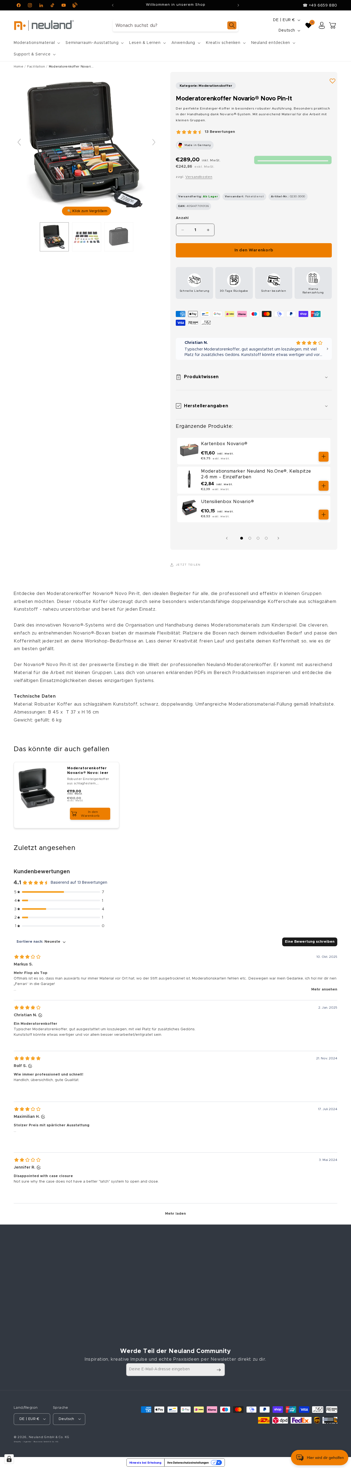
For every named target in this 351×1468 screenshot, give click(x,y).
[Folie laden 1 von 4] (241, 538)
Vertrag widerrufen (202, 1321)
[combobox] (175, 25)
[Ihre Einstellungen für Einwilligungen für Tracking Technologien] (9, 1459)
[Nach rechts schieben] (280, 538)
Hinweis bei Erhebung (145, 1462)
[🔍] (86, 144)
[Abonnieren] (219, 1369)
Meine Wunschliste (277, 1281)
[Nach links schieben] (228, 538)
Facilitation (36, 66)
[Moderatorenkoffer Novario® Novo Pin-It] (54, 236)
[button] (36, 43)
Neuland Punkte (274, 1271)
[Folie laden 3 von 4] (258, 538)
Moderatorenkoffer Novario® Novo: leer (87, 771)
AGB (181, 1281)
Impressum (188, 1262)
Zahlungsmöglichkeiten (118, 1339)
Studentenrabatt (112, 1281)
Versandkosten (198, 176)
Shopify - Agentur (23, 1441)
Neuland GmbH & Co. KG (49, 1436)
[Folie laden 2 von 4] (250, 538)
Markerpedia (107, 1320)
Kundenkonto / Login (280, 1262)
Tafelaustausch (110, 1262)
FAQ (99, 1329)
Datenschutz (190, 1291)
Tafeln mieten (109, 1271)
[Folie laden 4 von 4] (266, 538)
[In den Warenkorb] (324, 457)
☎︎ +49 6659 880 (320, 5)
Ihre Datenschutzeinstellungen (188, 1462)
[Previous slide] (19, 142)
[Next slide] (153, 142)
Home (18, 66)
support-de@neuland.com (49, 1319)
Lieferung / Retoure (115, 1291)
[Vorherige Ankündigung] (113, 5)
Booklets (104, 1310)
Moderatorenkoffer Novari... (71, 66)
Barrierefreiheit (192, 1310)
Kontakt (185, 1271)
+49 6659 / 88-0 (41, 1311)
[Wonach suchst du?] (231, 25)
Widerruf (186, 1300)
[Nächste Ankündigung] (238, 5)
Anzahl (182, 218)
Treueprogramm (111, 1300)
